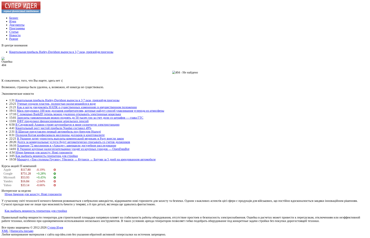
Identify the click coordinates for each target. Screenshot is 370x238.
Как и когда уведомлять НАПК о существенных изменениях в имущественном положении (77, 107)
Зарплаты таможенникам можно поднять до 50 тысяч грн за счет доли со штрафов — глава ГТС (80, 117)
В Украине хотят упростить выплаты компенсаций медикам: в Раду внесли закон (70, 138)
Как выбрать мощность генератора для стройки (46, 156)
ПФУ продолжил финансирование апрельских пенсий (53, 121)
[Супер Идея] (21, 12)
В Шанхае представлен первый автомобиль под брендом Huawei (58, 131)
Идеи (12, 21)
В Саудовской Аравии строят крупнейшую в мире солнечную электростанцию (67, 124)
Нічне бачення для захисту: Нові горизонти (43, 152)
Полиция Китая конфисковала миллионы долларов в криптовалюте (60, 135)
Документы (16, 24)
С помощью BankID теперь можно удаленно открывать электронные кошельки (69, 114)
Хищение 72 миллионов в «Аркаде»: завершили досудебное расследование (66, 145)
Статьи (13, 31)
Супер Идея (55, 227)
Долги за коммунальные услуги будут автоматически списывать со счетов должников (73, 142)
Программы (17, 28)
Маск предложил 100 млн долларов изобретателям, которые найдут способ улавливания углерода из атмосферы (90, 110)
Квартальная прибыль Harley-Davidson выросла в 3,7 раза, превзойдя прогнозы (61, 52)
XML (5, 231)
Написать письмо (21, 231)
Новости (15, 35)
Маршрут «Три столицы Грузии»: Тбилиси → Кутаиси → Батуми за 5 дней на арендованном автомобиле (86, 159)
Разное (13, 38)
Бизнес (13, 18)
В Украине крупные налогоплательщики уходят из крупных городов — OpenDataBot (73, 149)
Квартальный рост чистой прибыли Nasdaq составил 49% (53, 128)
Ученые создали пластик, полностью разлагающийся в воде (56, 103)
